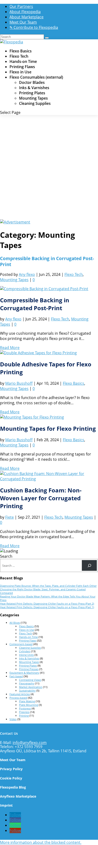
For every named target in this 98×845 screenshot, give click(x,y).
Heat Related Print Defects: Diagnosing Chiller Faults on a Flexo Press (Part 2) (47, 603)
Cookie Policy (11, 778)
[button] (40, 842)
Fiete (9, 517)
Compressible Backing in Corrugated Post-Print (34, 304)
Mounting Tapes (33, 98)
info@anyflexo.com (30, 742)
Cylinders (24, 651)
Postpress (25, 708)
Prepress (24, 712)
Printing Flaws (22, 66)
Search (6, 556)
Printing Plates (32, 93)
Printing (24, 715)
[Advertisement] (49, 168)
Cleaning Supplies (35, 103)
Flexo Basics (21, 51)
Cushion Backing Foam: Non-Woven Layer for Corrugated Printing (41, 498)
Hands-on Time (23, 61)
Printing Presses (29, 669)
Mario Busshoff (19, 383)
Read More (10, 347)
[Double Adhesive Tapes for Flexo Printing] (38, 352)
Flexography (26, 683)
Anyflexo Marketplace (18, 796)
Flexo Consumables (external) (36, 77)
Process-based (18, 697)
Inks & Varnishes (34, 87)
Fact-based (16, 676)
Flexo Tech (19, 56)
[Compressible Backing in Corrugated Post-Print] (44, 288)
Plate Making (27, 701)
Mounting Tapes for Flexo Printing (48, 428)
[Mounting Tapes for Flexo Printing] (32, 417)
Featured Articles (20, 694)
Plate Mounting (28, 705)
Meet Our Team (23, 22)
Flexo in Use (20, 72)
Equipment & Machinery (24, 672)
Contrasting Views (30, 680)
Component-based (21, 644)
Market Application (30, 687)
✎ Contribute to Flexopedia (34, 27)
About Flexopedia (25, 11)
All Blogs (15, 622)
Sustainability (27, 690)
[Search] (89, 565)
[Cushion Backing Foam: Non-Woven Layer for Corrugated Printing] (49, 478)
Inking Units (26, 655)
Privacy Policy (11, 769)
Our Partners (21, 6)
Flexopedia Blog (13, 787)
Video (13, 719)
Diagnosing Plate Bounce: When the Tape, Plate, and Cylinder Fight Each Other (48, 585)
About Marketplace (27, 17)
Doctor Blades (32, 82)
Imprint (6, 805)
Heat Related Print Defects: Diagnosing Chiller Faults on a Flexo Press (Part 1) (47, 607)
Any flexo (27, 274)
